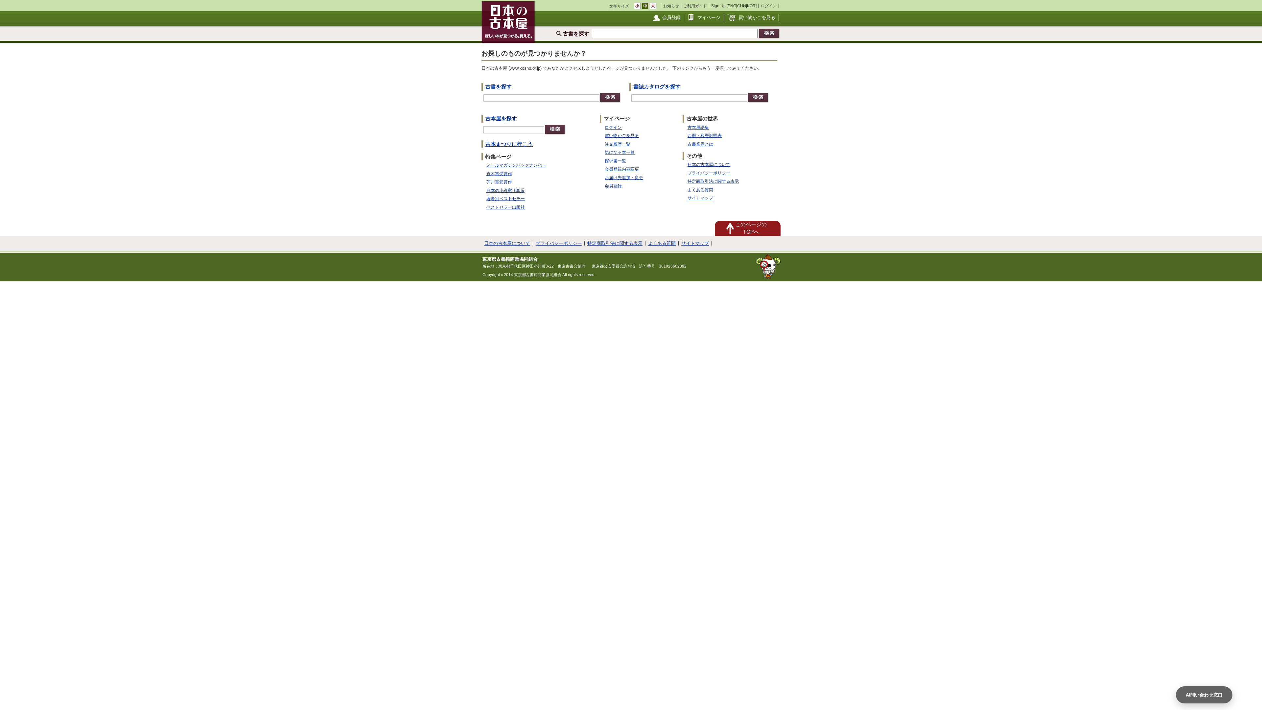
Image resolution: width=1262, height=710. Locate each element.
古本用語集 (698, 127)
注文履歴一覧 (617, 144)
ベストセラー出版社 (505, 207)
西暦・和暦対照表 (705, 135)
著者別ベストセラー (505, 198)
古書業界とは (700, 144)
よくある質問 (700, 189)
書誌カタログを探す (657, 86)
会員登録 (671, 17)
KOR (751, 6)
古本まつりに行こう (509, 144)
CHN (741, 6)
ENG (732, 6)
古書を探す (498, 86)
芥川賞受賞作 (499, 181)
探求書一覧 (615, 160)
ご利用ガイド (695, 6)
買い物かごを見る (756, 17)
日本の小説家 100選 (505, 190)
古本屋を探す (501, 118)
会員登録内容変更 (622, 169)
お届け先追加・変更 (624, 177)
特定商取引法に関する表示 (713, 181)
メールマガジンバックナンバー (516, 165)
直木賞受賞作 (499, 173)
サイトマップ (700, 198)
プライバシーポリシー (709, 173)
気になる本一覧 (620, 152)
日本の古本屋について (709, 164)
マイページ (708, 17)
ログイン (769, 6)
